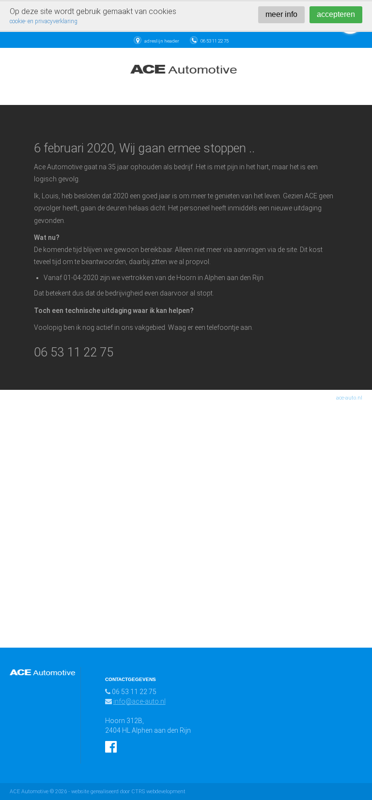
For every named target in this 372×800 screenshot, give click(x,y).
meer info (281, 14)
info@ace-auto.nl (139, 701)
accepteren (336, 14)
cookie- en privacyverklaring (44, 21)
